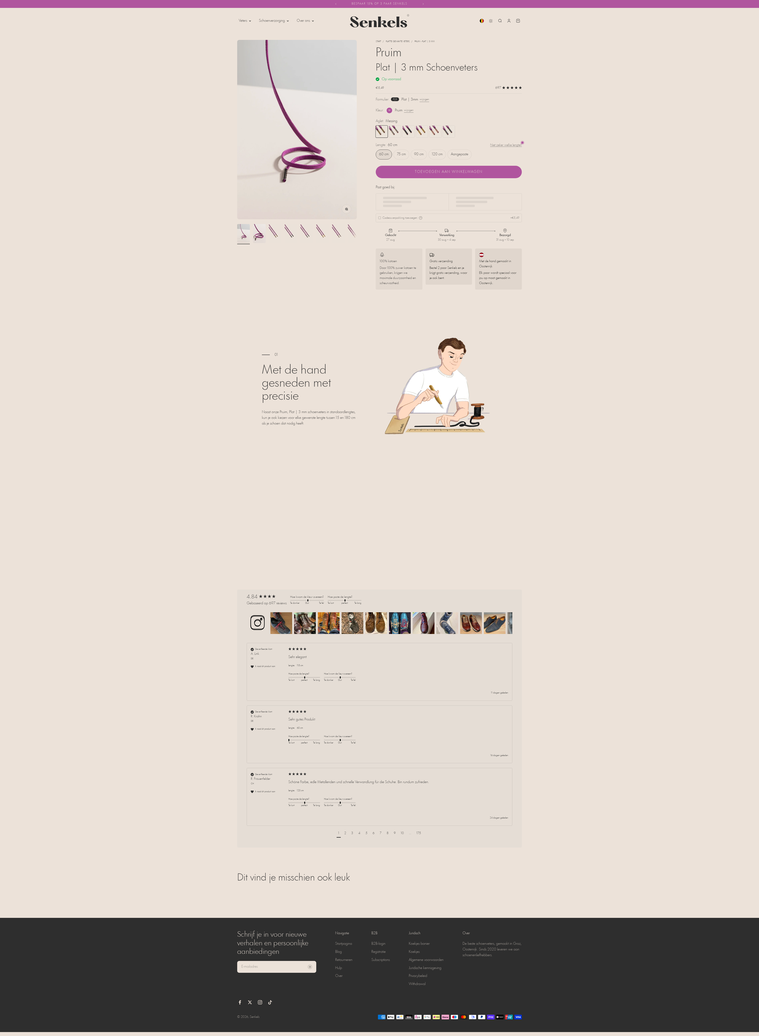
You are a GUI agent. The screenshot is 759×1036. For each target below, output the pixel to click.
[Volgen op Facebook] (240, 1002)
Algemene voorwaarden (426, 960)
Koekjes (414, 952)
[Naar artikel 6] (322, 234)
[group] (267, 597)
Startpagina (343, 944)
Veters (243, 21)
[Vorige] (335, 4)
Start (378, 41)
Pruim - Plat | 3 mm (424, 41)
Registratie (378, 952)
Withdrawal (417, 984)
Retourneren (343, 960)
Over (339, 976)
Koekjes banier (419, 944)
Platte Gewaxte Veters (398, 41)
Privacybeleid (418, 976)
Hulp (338, 968)
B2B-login (378, 944)
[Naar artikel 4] (291, 234)
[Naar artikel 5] (306, 234)
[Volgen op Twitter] (250, 1002)
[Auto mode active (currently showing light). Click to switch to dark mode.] (491, 21)
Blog (338, 952)
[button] (257, 623)
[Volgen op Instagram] (260, 1002)
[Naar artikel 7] (338, 234)
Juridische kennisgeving (425, 968)
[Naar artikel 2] (259, 234)
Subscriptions (380, 960)
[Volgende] (423, 4)
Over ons (303, 21)
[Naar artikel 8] (354, 234)
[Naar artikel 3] (275, 234)
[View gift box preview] (420, 217)
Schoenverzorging (272, 21)
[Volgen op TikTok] (270, 1002)
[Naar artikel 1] (243, 234)
